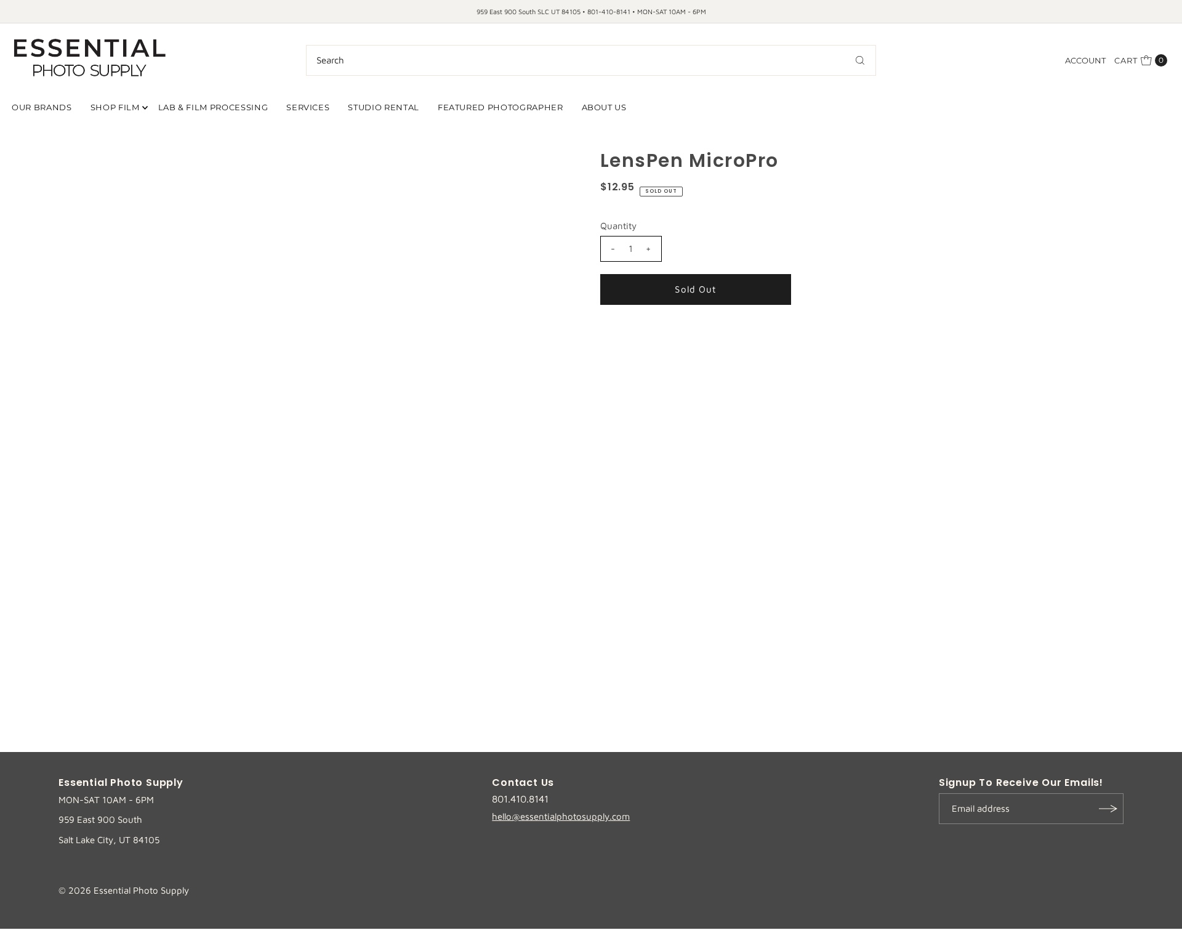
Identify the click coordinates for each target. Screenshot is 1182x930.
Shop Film (115, 107)
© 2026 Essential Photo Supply (123, 890)
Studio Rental (383, 107)
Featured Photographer (500, 107)
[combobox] (591, 60)
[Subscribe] (1108, 808)
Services (307, 107)
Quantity (618, 225)
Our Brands (42, 107)
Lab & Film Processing (213, 107)
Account (1085, 60)
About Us (604, 107)
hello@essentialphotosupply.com (561, 816)
